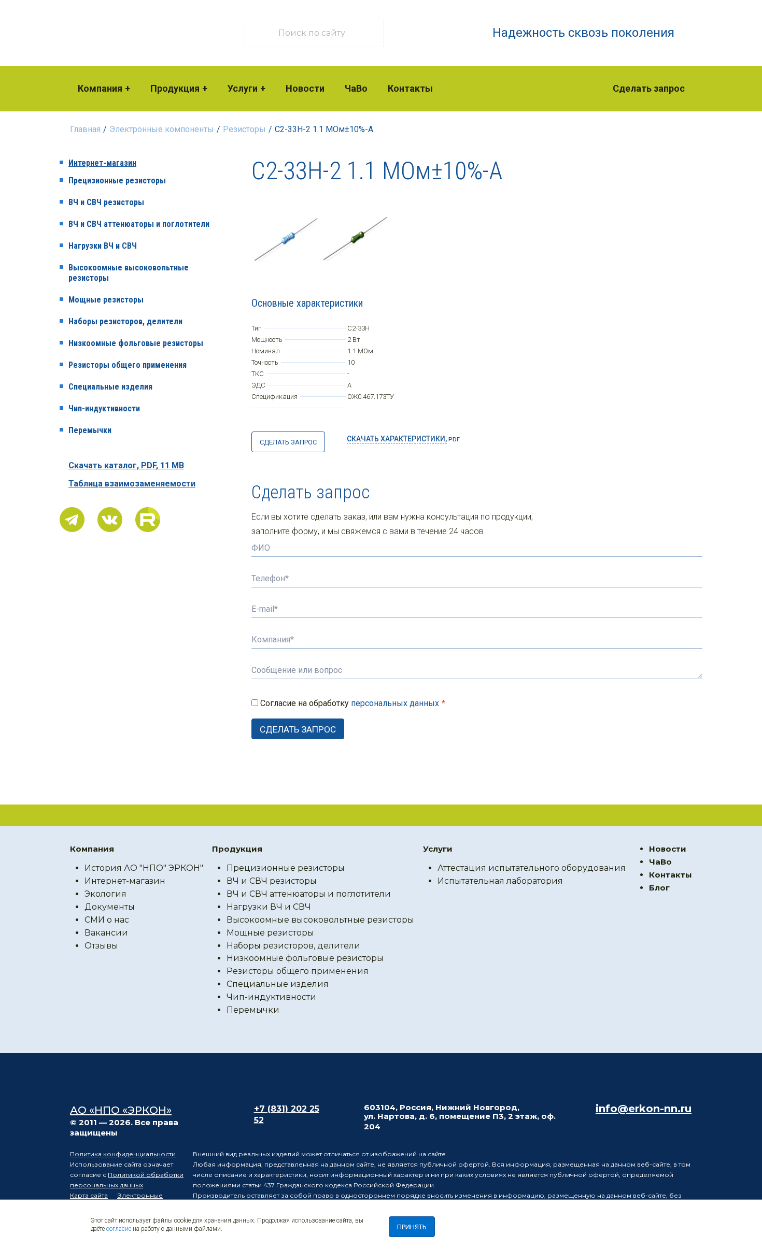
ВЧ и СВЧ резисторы (106, 202)
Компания (100, 88)
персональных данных (395, 703)
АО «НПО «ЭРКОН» (121, 1110)
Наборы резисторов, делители (125, 321)
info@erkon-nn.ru (644, 1108)
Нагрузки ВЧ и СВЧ (102, 246)
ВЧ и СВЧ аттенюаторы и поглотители (138, 224)
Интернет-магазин (102, 163)
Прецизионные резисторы (117, 180)
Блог (659, 888)
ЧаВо (356, 88)
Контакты (410, 88)
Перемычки (89, 430)
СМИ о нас (106, 920)
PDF (403, 439)
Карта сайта (89, 1195)
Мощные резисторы (106, 300)
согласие (118, 1228)
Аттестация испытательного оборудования (532, 868)
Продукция (175, 88)
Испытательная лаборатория (500, 881)
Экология (105, 894)
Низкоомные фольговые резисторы (135, 343)
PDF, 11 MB (126, 465)
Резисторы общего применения (127, 365)
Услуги (243, 88)
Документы (109, 907)
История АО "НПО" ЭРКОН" (143, 868)
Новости (305, 88)
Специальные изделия (110, 387)
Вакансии (106, 933)
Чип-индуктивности (104, 408)
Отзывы (101, 946)
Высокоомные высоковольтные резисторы (128, 273)
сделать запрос (288, 442)
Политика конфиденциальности (123, 1154)
